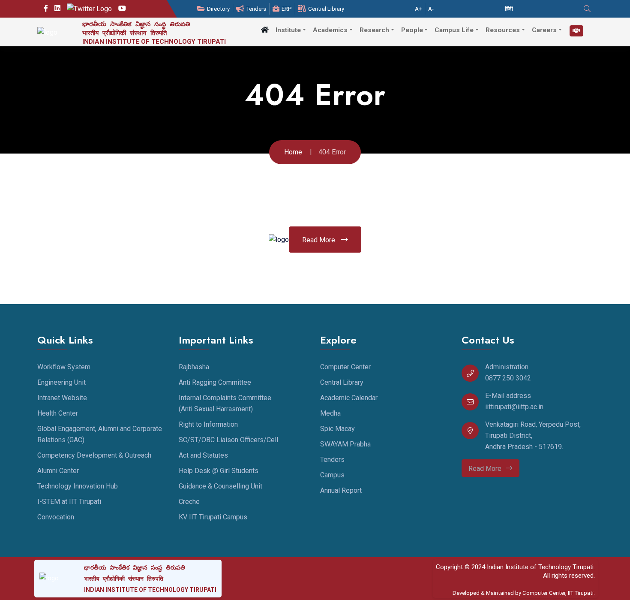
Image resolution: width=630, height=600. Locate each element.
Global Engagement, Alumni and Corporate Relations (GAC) (99, 434)
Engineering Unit (61, 382)
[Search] (588, 9)
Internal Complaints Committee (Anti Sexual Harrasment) (225, 403)
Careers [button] (544, 30)
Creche (189, 501)
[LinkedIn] (57, 8)
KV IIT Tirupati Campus (213, 517)
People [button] (412, 30)
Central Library (326, 9)
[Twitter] (89, 9)
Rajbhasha (194, 367)
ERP (287, 9)
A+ (418, 9)
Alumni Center (58, 471)
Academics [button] (330, 30)
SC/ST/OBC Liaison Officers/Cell (228, 440)
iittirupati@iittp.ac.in (514, 407)
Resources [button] (503, 30)
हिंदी (509, 9)
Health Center (57, 413)
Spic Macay (337, 429)
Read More (319, 240)
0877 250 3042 (508, 378)
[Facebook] (46, 8)
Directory (218, 9)
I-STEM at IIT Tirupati (69, 501)
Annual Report (341, 490)
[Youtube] (122, 8)
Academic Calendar (349, 398)
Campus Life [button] (454, 30)
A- (431, 9)
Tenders (256, 9)
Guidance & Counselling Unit (220, 486)
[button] (265, 30)
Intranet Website (62, 398)
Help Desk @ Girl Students (218, 471)
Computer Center (345, 367)
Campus (332, 475)
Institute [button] (288, 30)
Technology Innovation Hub (77, 486)
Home (293, 152)
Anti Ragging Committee (215, 382)
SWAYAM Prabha (345, 444)
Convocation (55, 517)
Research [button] (374, 30)
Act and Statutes (203, 455)
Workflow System (63, 367)
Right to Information (208, 424)
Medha (330, 413)
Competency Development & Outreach (94, 455)
